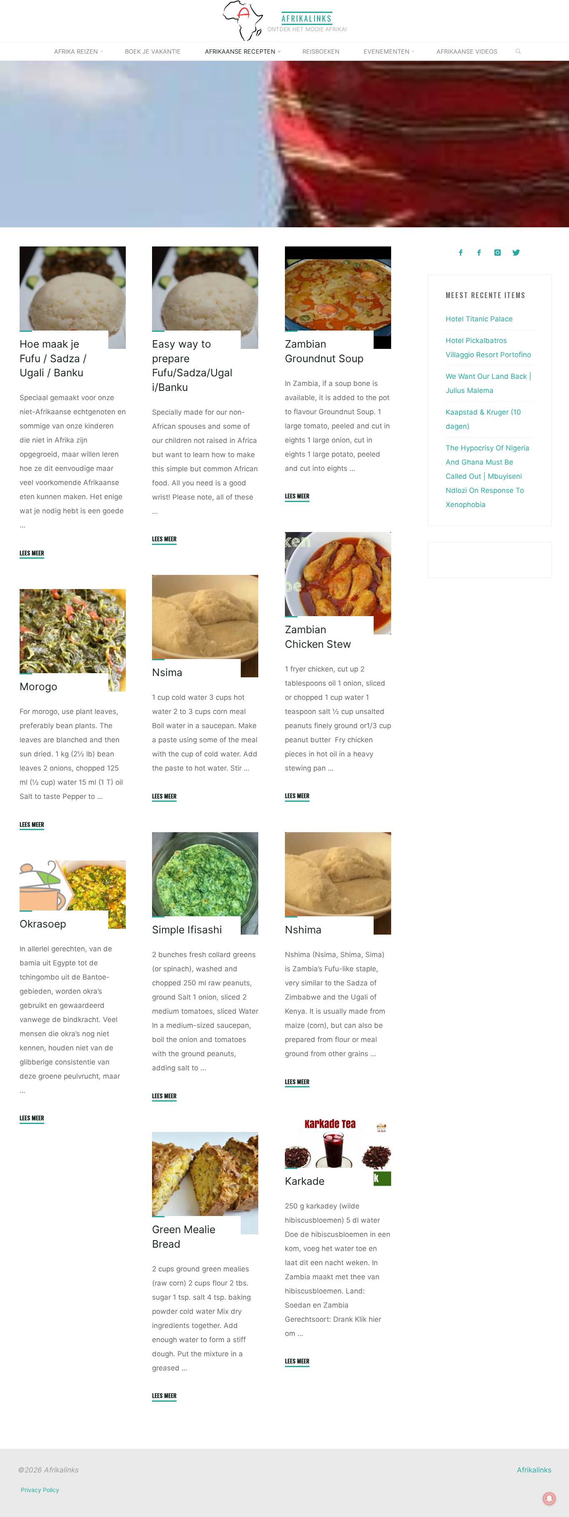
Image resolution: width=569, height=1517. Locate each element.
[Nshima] (337, 883)
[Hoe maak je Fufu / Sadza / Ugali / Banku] (73, 297)
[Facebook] (460, 253)
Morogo (38, 686)
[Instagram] (497, 253)
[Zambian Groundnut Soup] (337, 297)
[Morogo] (73, 640)
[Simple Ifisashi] (205, 883)
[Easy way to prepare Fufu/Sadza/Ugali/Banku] (205, 297)
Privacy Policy (40, 1489)
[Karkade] (337, 1152)
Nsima (167, 672)
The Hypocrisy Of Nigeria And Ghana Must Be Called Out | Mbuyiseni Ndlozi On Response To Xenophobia (487, 476)
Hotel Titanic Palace (479, 319)
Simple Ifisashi (187, 930)
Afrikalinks (307, 18)
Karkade (304, 1181)
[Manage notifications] (549, 1498)
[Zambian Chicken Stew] (337, 583)
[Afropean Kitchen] (479, 253)
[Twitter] (516, 253)
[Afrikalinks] (243, 20)
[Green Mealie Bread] (205, 1183)
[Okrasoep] (73, 894)
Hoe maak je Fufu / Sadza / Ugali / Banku (53, 358)
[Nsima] (205, 626)
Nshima (302, 929)
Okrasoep (43, 924)
